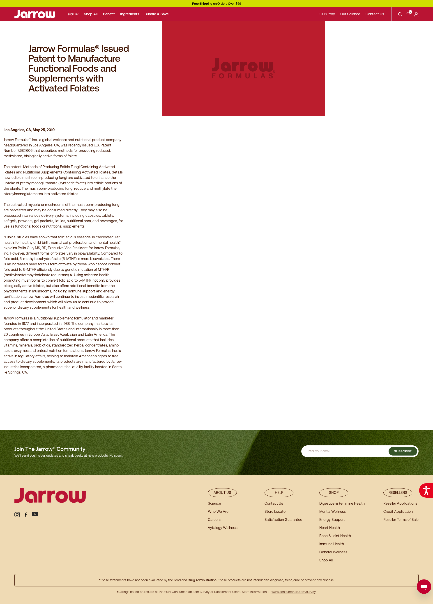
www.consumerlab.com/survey (294, 592)
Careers (214, 519)
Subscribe (403, 451)
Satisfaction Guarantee (283, 519)
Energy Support (332, 519)
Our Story (327, 14)
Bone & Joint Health (335, 536)
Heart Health (329, 528)
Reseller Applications (400, 503)
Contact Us (375, 14)
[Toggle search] (400, 14)
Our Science (350, 14)
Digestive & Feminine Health (342, 503)
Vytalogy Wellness (222, 528)
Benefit (109, 14)
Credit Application (398, 511)
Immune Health (331, 544)
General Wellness (333, 552)
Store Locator (276, 511)
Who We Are (218, 511)
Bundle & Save (157, 14)
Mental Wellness (332, 511)
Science (214, 503)
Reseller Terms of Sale (401, 519)
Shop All (91, 14)
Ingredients (129, 14)
